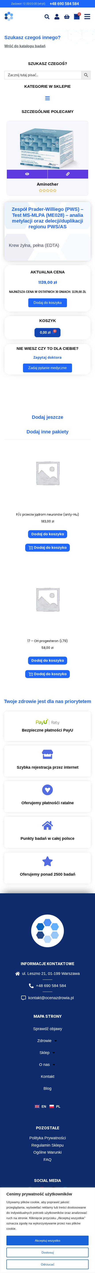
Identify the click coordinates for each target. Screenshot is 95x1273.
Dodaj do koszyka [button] (47, 534)
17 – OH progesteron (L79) (47, 641)
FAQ (47, 1159)
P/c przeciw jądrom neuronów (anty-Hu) (47, 514)
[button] (47, 16)
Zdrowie (44, 1041)
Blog (47, 1088)
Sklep (44, 1052)
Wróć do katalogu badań (25, 46)
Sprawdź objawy (47, 1029)
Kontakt (47, 1076)
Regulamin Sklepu (47, 1145)
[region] (47, 1230)
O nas (44, 1064)
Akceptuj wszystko (47, 1240)
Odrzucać (47, 1264)
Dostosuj (48, 1252)
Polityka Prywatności (47, 1138)
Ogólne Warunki (47, 1152)
